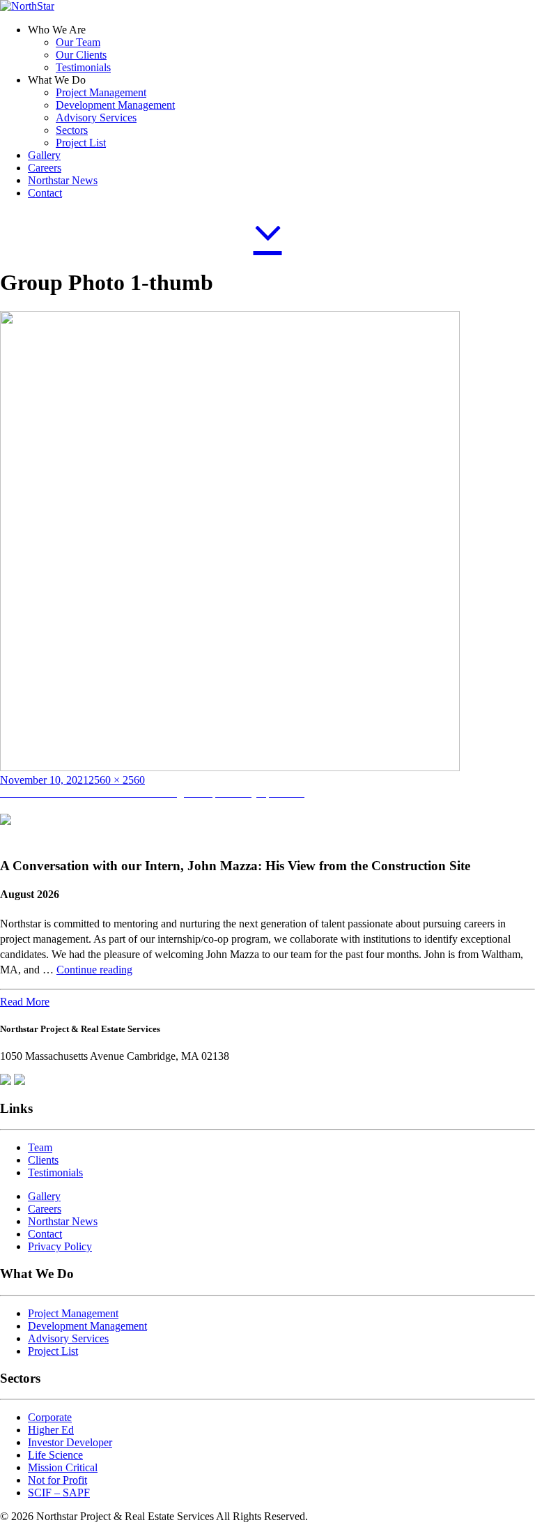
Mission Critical (63, 1467)
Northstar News (63, 180)
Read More (24, 1002)
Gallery (44, 155)
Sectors (72, 130)
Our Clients (81, 55)
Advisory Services (96, 117)
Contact (45, 193)
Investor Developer (70, 1442)
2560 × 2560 (116, 780)
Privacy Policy (60, 1246)
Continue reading (94, 969)
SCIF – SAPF (59, 1492)
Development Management (115, 105)
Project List (81, 143)
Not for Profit (57, 1480)
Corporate (50, 1417)
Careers (44, 168)
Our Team (78, 42)
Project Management (101, 92)
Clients (43, 1160)
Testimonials (83, 67)
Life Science (55, 1455)
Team (40, 1147)
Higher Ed (51, 1430)
